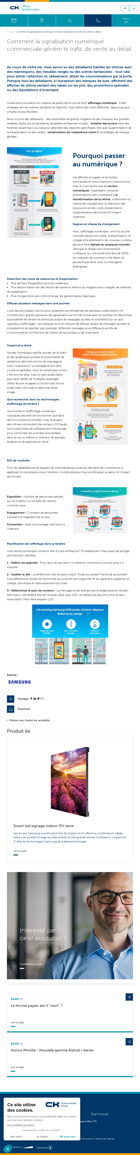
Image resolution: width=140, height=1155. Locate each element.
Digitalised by (42, 1147)
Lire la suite (17, 1022)
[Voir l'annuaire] (98, 20)
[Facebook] (31, 699)
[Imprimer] (10, 709)
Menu (126, 18)
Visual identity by (14, 1147)
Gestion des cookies (104, 1138)
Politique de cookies (83, 1138)
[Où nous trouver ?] (42, 20)
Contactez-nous (31, 964)
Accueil (10, 32)
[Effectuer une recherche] (70, 20)
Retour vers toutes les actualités (30, 720)
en (133, 8)
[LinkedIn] (34, 699)
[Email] (42, 699)
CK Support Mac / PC (85, 1121)
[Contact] (14, 20)
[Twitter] (38, 699)
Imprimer (24, 709)
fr (125, 8)
